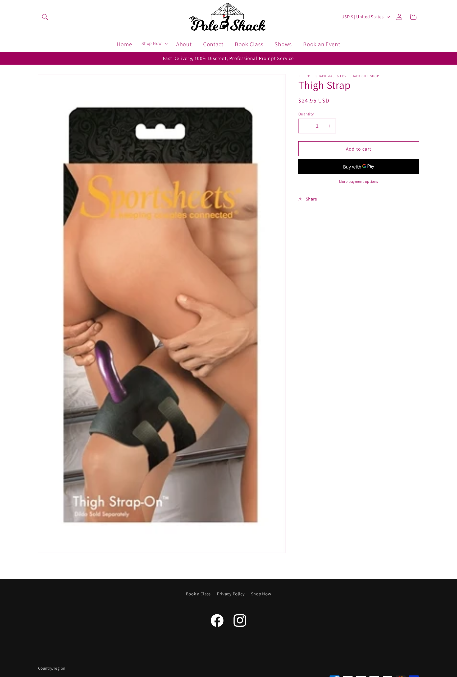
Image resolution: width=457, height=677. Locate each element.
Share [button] (311, 199)
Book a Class (198, 594)
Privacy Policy (231, 594)
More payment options (358, 181)
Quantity (306, 113)
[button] (45, 17)
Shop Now (261, 594)
